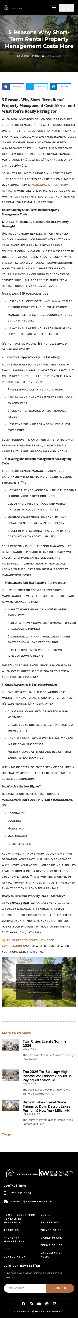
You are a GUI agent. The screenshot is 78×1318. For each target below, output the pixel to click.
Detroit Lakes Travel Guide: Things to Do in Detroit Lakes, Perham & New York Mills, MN (47, 1106)
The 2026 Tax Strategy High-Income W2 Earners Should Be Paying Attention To (47, 1075)
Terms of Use (52, 1245)
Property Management (14, 1239)
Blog (8, 1249)
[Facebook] (23, 1303)
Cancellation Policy (52, 1255)
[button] (13, 86)
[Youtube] (39, 1303)
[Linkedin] (54, 1303)
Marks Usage (51, 1237)
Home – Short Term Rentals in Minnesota (20, 1219)
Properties (50, 1222)
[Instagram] (31, 1303)
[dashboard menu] (66, 8)
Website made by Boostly (47, 1312)
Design (46, 1215)
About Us (11, 1230)
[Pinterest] (46, 1303)
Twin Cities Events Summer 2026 (45, 1043)
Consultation (15, 1256)
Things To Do (51, 1230)
